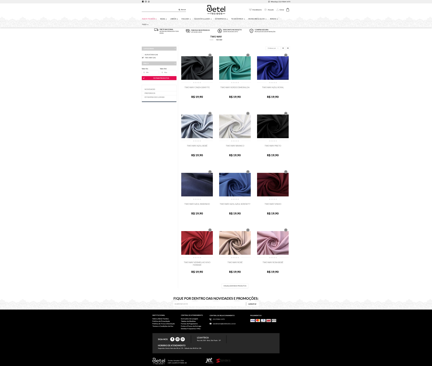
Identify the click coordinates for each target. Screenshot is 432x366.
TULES (144, 24)
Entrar (282, 10)
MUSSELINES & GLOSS (256, 19)
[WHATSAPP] (183, 339)
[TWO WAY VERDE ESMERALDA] (235, 68)
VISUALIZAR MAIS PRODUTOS (235, 286)
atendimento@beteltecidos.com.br (224, 324)
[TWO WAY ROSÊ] (235, 243)
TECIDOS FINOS (237, 19)
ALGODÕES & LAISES (202, 19)
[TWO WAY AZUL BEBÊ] (197, 126)
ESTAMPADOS (220, 19)
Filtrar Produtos (161, 78)
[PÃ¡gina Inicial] (216, 9)
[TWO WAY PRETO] (273, 126)
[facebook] (143, 2)
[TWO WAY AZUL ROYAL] (273, 68)
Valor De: (145, 69)
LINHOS (173, 19)
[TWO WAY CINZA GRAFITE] (197, 68)
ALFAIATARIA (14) (151, 55)
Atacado (271, 10)
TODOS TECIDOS (148, 19)
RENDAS (273, 19)
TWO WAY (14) (150, 58)
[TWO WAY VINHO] (273, 185)
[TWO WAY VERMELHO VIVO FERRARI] (197, 243)
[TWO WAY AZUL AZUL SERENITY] (235, 185)
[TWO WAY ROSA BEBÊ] (273, 243)
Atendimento (257, 10)
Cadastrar (252, 304)
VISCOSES (185, 19)
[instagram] (146, 2)
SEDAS (162, 19)
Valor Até (163, 69)
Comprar (198, 108)
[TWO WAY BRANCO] (235, 126)
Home (211, 39)
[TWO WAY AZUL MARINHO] (197, 185)
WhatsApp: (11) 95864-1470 (280, 2)
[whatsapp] (149, 2)
